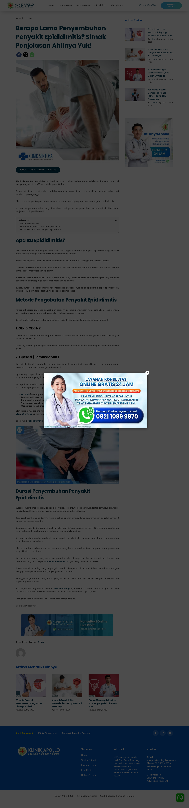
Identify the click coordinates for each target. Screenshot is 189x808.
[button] (94, 404)
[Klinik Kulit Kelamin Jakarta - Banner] (95, 400)
